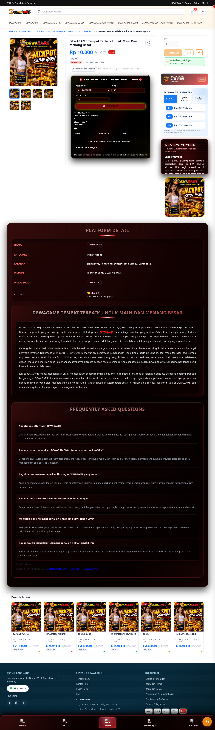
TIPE (113, 86)
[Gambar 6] (26, 105)
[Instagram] (16, 703)
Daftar (197, 3)
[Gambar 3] (37, 94)
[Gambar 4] (49, 94)
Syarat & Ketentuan (155, 678)
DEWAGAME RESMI (128, 22)
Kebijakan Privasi (154, 683)
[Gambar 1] (14, 94)
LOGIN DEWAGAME (85, 31)
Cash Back (170, 99)
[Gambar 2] (26, 94)
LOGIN (65, 725)
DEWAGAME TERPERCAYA (190, 22)
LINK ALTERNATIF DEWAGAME (80, 568)
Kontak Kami (82, 683)
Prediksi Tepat (198, 99)
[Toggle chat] (207, 721)
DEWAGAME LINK (51, 22)
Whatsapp (150, 725)
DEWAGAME (177, 3)
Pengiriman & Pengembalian (160, 694)
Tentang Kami (83, 678)
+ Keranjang (173, 52)
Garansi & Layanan (155, 704)
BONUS (22, 725)
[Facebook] (9, 703)
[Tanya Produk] (199, 52)
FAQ (78, 694)
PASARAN (81, 86)
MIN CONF (81, 95)
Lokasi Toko (82, 689)
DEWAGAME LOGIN (75, 22)
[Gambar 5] (14, 105)
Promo (188, 3)
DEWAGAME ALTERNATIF (101, 22)
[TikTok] (24, 703)
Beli (189, 52)
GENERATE (110, 106)
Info (202, 79)
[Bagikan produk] (148, 42)
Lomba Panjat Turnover (184, 98)
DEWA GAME (32, 22)
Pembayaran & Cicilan (157, 699)
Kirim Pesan (20, 688)
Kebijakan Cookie (154, 689)
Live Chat (192, 725)
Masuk (205, 3)
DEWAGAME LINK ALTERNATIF (157, 22)
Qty (165, 39)
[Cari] (39, 11)
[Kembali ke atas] (208, 713)
